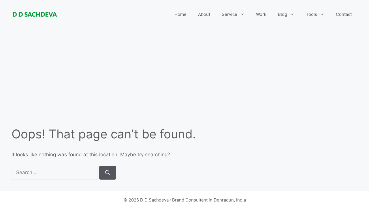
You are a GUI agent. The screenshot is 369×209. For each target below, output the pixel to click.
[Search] (107, 173)
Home (180, 14)
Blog (282, 14)
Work (261, 14)
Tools (311, 14)
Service (229, 14)
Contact (344, 14)
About (204, 14)
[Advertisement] (184, 83)
